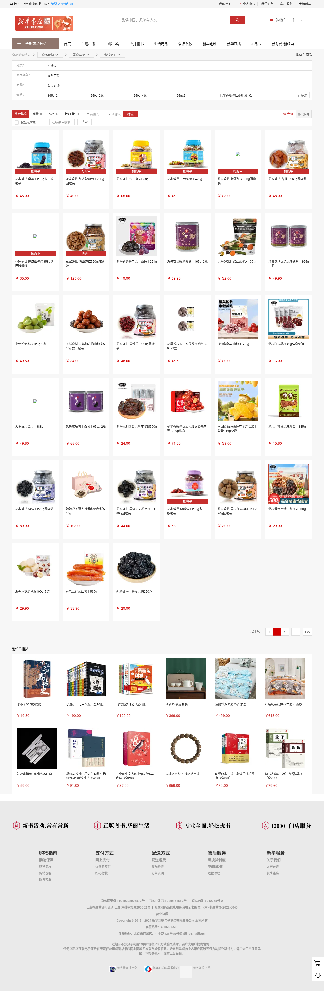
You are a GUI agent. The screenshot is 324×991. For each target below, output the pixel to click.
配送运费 (159, 859)
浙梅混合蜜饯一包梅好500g (287, 509)
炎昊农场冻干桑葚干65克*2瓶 (86, 426)
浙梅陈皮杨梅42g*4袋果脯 (286, 344)
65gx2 (181, 95)
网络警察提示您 (127, 968)
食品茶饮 (185, 43)
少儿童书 (137, 43)
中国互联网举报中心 (165, 968)
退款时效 (214, 873)
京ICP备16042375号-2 (207, 900)
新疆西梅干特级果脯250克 (134, 591)
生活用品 (161, 43)
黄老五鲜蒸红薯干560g (81, 591)
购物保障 (46, 859)
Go (307, 631)
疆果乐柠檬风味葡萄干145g (287, 426)
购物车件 (286, 19)
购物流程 (45, 866)
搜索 (85, 122)
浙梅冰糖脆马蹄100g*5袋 (32, 591)
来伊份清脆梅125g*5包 (31, 344)
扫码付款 (101, 873)
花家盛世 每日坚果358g (132, 179)
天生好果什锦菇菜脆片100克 (237, 261)
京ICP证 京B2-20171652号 (168, 900)
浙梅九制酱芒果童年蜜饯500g (136, 426)
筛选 (130, 113)
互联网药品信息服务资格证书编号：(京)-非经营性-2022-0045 (196, 907)
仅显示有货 (28, 122)
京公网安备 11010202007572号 (123, 900)
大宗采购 (273, 866)
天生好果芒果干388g (29, 426)
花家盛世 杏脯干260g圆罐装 (287, 179)
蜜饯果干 (54, 66)
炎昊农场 (54, 85)
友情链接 (273, 873)
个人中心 (248, 4)
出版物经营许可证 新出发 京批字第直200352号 (118, 907)
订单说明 (158, 873)
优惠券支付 (103, 866)
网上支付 (102, 859)
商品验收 (158, 866)
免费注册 (67, 4)
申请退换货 (215, 866)
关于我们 (274, 859)
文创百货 (54, 75)
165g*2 (53, 95)
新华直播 (234, 43)
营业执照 (162, 914)
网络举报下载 (201, 968)
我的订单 (267, 4)
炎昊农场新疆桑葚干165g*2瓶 (187, 261)
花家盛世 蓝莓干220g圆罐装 (34, 509)
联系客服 (45, 879)
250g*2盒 (97, 95)
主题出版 (88, 43)
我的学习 (225, 4)
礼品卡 (256, 43)
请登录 (55, 4)
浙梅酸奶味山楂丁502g (233, 344)
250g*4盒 (140, 95)
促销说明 (45, 873)
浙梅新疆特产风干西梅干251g (136, 261)
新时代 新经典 (283, 43)
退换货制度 (217, 859)
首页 (67, 43)
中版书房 (112, 43)
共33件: (255, 631)
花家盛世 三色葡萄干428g (184, 179)
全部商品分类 (35, 43)
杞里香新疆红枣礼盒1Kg (236, 95)
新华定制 (209, 43)
